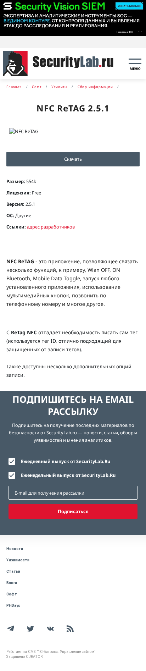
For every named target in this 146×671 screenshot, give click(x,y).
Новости (14, 548)
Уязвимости (17, 560)
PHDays (13, 605)
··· (140, 31)
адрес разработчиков (51, 227)
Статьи (13, 571)
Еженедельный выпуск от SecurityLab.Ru (68, 475)
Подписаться (73, 511)
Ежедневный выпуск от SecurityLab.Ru (65, 461)
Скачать (73, 159)
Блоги (11, 583)
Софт (11, 594)
